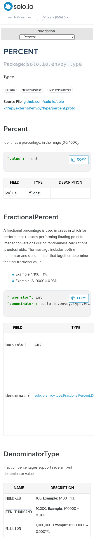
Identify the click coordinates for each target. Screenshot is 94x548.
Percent (10, 90)
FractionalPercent (32, 90)
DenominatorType (60, 90)
